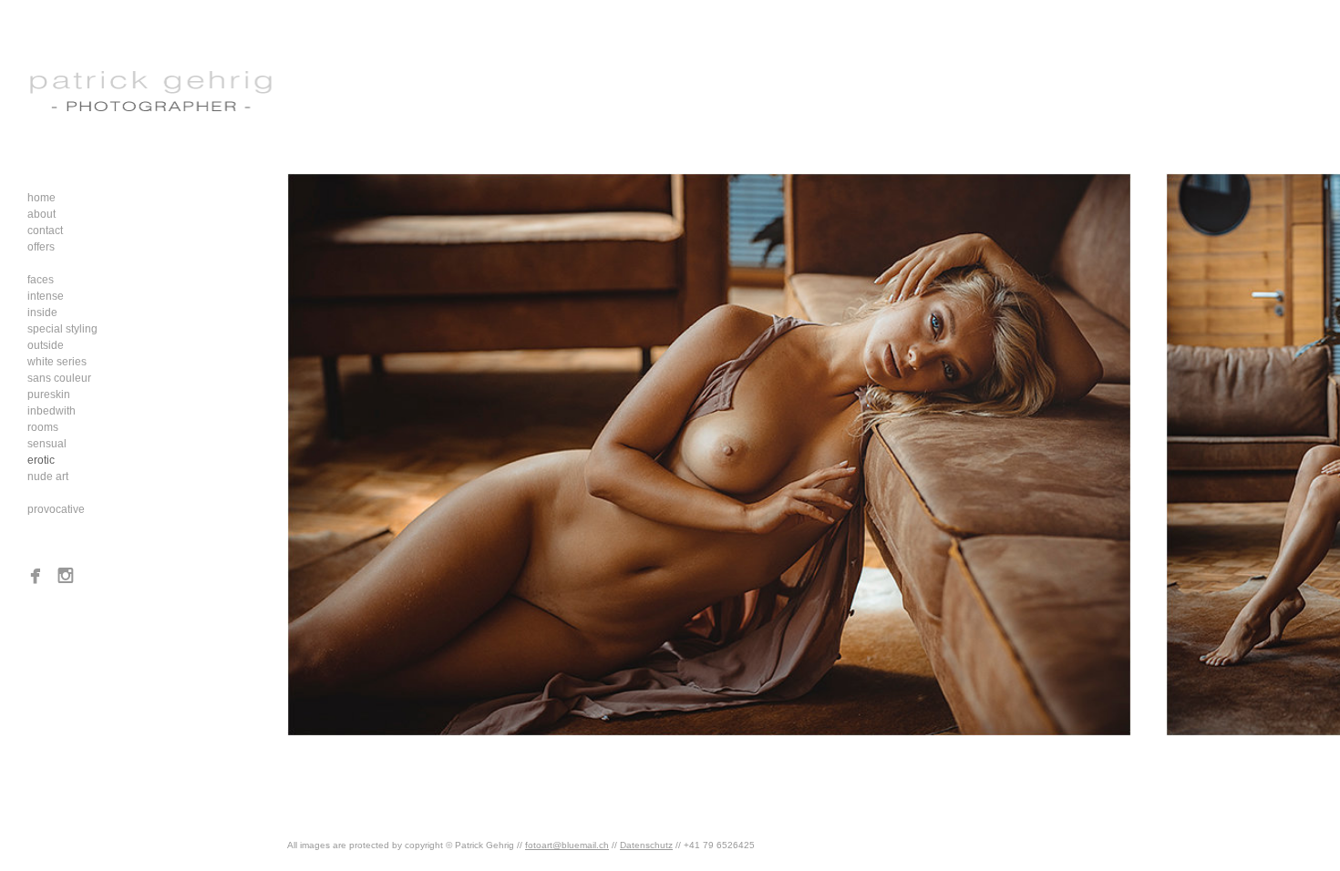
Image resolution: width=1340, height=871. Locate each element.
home (41, 197)
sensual (47, 443)
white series (57, 361)
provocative (56, 509)
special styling (62, 329)
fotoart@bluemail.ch (567, 845)
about (41, 214)
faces (40, 279)
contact (45, 230)
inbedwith (51, 411)
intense (45, 296)
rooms (42, 427)
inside (42, 312)
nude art (47, 476)
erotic (41, 460)
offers (41, 247)
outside (45, 345)
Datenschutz (646, 845)
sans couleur (59, 378)
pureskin (48, 394)
